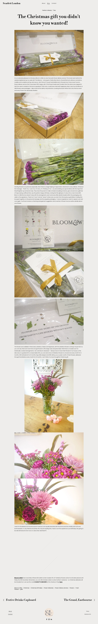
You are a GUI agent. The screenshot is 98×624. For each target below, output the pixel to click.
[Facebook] (46, 619)
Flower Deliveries (48, 588)
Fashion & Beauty (47, 10)
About (43, 3)
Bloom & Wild (18, 588)
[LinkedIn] (51, 619)
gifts (21, 589)
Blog (48, 3)
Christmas (26, 588)
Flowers (72, 588)
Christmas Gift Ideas (36, 588)
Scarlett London (11, 3)
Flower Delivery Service (61, 588)
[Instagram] (49, 619)
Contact (54, 3)
